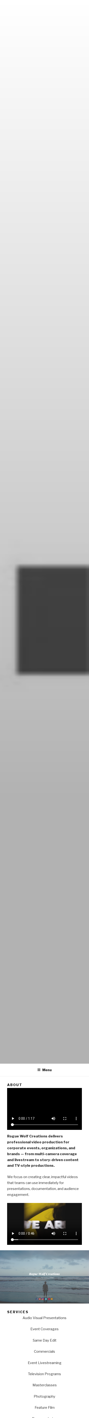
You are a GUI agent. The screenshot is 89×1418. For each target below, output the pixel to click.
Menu (47, 1070)
